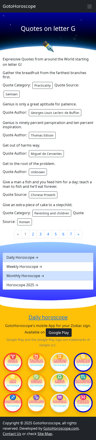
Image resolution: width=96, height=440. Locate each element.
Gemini (59, 360)
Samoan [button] (12, 94)
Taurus (36, 360)
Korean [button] (24, 222)
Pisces (83, 401)
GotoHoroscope (19, 6)
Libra (60, 381)
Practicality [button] (42, 85)
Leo (13, 381)
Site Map (45, 433)
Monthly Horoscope (23, 275)
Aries (13, 360)
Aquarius (60, 401)
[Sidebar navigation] (89, 6)
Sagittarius (12, 401)
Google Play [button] (59, 332)
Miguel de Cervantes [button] (46, 154)
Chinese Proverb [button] (43, 195)
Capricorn (36, 401)
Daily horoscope (48, 317)
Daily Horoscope (20, 257)
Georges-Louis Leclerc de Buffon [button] (55, 113)
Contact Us (12, 433)
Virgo (36, 381)
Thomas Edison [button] (42, 135)
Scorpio (83, 381)
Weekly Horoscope (22, 266)
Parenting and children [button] (51, 213)
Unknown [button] (38, 172)
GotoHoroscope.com (61, 428)
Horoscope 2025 (20, 284)
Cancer (83, 360)
